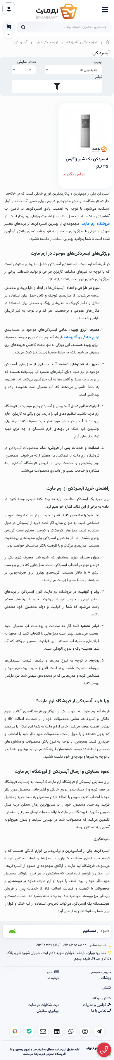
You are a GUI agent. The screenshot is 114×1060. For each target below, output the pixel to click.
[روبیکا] (15, 1031)
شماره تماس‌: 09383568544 (84, 945)
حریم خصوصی (100, 972)
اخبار (50, 972)
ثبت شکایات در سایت (43, 1005)
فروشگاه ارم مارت (96, 224)
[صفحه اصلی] (108, 43)
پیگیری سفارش (48, 1011)
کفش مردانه (101, 998)
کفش (106, 987)
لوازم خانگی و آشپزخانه (81, 42)
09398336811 (46, 945)
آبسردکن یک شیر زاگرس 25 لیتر (87, 162)
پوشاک (106, 978)
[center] (23, 27)
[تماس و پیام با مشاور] (104, 1050)
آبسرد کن (20, 42)
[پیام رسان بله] (29, 1031)
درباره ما (53, 978)
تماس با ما (99, 1011)
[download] (21, 931)
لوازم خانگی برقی (47, 42)
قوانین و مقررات (95, 1005)
